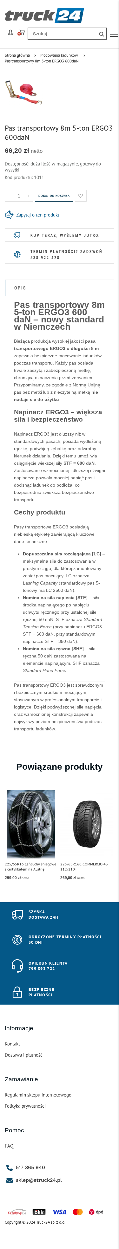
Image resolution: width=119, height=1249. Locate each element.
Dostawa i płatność (24, 1055)
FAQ (9, 1146)
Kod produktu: (19, 177)
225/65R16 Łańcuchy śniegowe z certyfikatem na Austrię (30, 866)
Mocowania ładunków (59, 55)
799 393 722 (42, 968)
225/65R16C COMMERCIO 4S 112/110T (84, 866)
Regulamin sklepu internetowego (38, 1095)
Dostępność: (17, 164)
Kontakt (12, 1044)
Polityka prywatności (25, 1106)
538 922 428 (45, 258)
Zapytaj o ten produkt (37, 215)
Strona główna (17, 55)
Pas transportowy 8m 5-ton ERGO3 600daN (42, 61)
